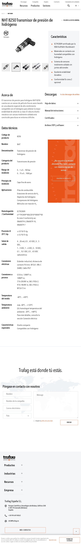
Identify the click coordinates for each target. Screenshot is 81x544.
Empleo (46, 2)
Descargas (24, 2)
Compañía (35, 2)
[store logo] (7, 5)
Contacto (56, 2)
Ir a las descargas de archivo (69, 94)
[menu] (36, 7)
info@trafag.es (13, 521)
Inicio (3, 13)
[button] (77, 6)
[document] (40, 539)
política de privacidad (47, 421)
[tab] (62, 103)
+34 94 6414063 (14, 515)
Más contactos (25, 530)
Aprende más (52, 540)
